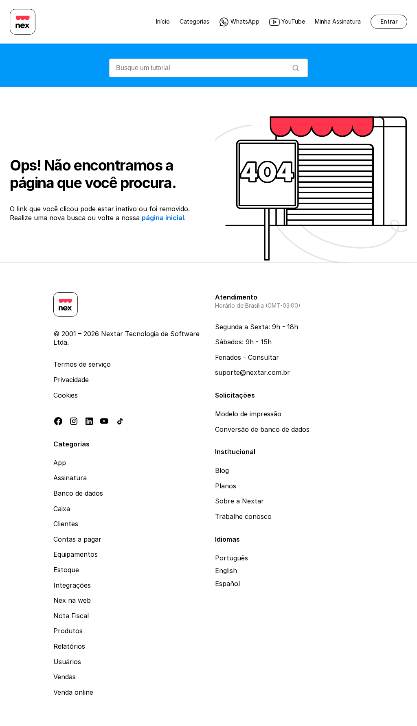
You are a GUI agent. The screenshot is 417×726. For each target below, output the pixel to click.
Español (227, 583)
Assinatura (70, 478)
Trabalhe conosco (243, 516)
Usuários (67, 662)
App (59, 463)
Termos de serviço (82, 364)
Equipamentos (75, 554)
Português (231, 558)
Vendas (64, 677)
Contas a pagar (77, 539)
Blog (222, 470)
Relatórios (69, 646)
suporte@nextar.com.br (252, 372)
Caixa (61, 509)
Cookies (65, 395)
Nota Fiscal (71, 616)
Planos (225, 486)
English (226, 570)
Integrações (72, 585)
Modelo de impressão (248, 414)
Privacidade (71, 380)
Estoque (66, 570)
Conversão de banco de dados (262, 429)
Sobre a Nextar (239, 501)
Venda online (73, 692)
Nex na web (72, 600)
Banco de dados (78, 493)
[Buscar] (296, 68)
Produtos (68, 631)
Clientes (65, 524)
